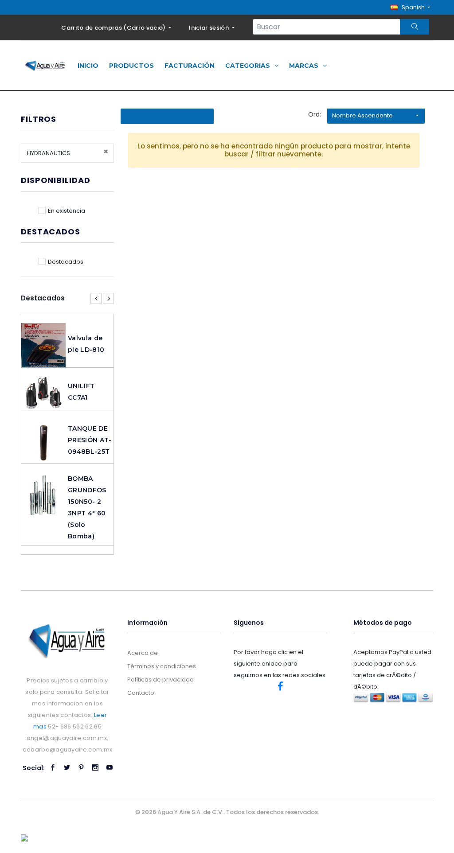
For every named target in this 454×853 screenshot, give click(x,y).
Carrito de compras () (114, 27)
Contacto (140, 693)
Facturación (189, 66)
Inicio (88, 66)
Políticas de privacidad (160, 679)
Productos (131, 66)
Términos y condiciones (161, 666)
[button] (410, 7)
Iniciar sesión (209, 27)
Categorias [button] (248, 66)
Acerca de (142, 653)
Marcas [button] (304, 66)
